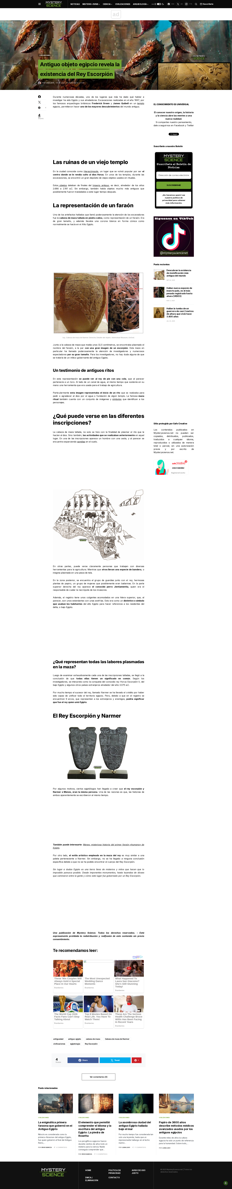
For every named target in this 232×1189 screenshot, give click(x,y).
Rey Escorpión (91, 1044)
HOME (88, 1170)
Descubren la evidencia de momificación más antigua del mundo (178, 273)
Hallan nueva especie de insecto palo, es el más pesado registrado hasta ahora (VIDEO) (179, 292)
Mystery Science (86, 932)
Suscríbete (208, 4)
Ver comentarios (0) (98, 1077)
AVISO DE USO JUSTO (138, 1171)
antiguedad (58, 1039)
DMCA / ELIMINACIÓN (91, 1178)
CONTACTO (114, 1177)
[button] (39, 4)
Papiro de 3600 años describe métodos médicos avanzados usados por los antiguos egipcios (176, 1127)
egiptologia (75, 1044)
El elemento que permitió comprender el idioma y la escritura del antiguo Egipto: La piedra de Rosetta (94, 1129)
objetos (62, 185)
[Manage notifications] (226, 1183)
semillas (81, 441)
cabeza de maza (93, 1039)
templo (140, 103)
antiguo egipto (74, 1039)
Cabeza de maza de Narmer (117, 1039)
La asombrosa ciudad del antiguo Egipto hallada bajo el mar (135, 1126)
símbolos (117, 399)
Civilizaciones (44, 55)
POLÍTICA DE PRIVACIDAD (114, 1171)
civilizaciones (59, 1044)
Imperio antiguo (101, 185)
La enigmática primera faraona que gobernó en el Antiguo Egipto (55, 1126)
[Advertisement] (98, 131)
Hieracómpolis (91, 171)
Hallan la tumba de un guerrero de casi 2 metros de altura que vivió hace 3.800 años (180, 312)
